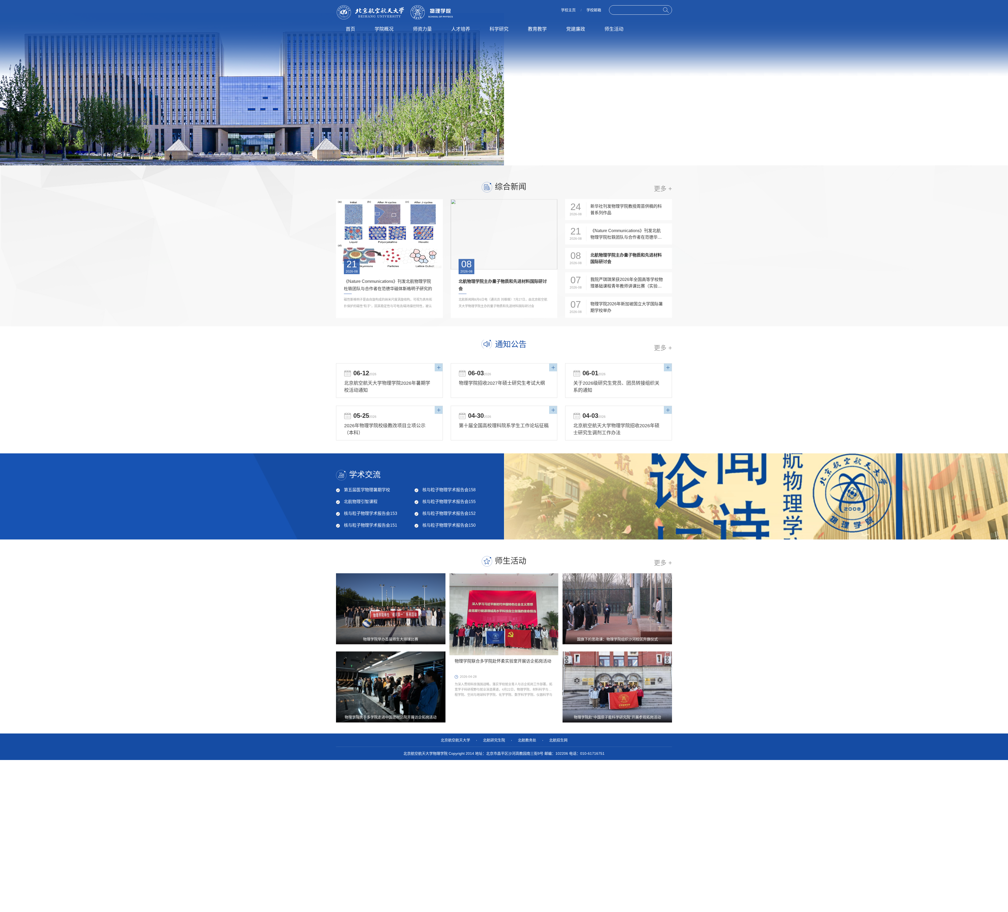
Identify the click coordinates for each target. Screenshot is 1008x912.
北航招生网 (558, 740)
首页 (350, 29)
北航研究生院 (494, 740)
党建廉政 (575, 29)
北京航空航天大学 (455, 740)
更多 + (663, 347)
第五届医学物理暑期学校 (367, 490)
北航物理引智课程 (360, 501)
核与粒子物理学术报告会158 (449, 490)
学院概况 (384, 29)
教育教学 (537, 29)
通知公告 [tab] (511, 344)
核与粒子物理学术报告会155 (449, 501)
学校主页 (568, 10)
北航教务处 (527, 740)
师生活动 (614, 29)
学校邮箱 (593, 10)
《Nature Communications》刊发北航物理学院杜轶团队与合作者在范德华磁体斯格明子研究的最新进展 (388, 288)
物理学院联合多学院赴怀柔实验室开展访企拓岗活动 (503, 661)
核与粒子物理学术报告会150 (449, 525)
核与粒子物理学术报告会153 (370, 513)
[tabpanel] (504, 89)
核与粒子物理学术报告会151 (370, 525)
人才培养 (460, 29)
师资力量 (422, 29)
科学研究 (499, 29)
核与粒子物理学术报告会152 (449, 513)
